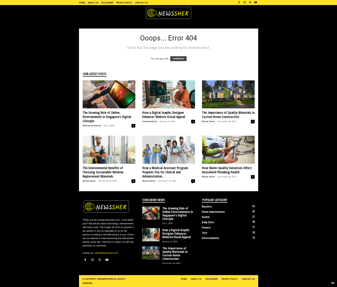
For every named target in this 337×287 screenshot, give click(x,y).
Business (207, 206)
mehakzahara (149, 121)
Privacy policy (124, 2)
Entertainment (210, 238)
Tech (204, 233)
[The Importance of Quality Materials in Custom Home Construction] (228, 94)
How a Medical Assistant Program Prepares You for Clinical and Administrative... (165, 172)
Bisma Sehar (208, 121)
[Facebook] (239, 2)
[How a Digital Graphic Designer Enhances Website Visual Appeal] (168, 94)
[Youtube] (255, 2)
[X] (250, 2)
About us (93, 2)
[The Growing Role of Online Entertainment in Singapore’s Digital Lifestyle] (109, 94)
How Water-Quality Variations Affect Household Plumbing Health (227, 170)
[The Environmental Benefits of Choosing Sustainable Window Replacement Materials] (109, 150)
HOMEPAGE (178, 59)
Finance (206, 227)
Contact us (141, 2)
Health (206, 217)
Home (82, 2)
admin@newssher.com (106, 253)
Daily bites (208, 222)
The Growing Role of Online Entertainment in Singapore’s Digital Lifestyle (107, 116)
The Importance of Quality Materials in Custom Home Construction (228, 114)
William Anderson (92, 125)
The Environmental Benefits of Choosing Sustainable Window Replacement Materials (103, 172)
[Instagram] (245, 2)
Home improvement (213, 212)
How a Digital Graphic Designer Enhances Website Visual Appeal (163, 114)
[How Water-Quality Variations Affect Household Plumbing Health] (228, 150)
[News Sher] (168, 13)
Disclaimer (107, 2)
